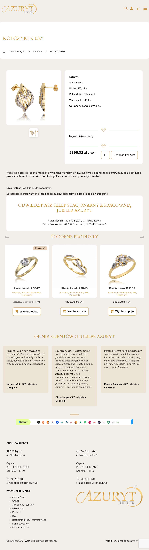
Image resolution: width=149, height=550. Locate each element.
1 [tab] (74, 414)
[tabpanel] (25, 369)
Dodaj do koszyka (124, 154)
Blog (14, 516)
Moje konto (18, 508)
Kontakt (16, 512)
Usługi (15, 500)
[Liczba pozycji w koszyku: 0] (138, 8)
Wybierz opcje (29, 311)
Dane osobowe (20, 523)
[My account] (131, 8)
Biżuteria (16, 292)
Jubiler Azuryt (19, 497)
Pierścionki (27, 295)
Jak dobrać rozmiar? (23, 504)
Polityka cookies (21, 527)
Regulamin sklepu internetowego (29, 519)
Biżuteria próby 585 (31, 292)
